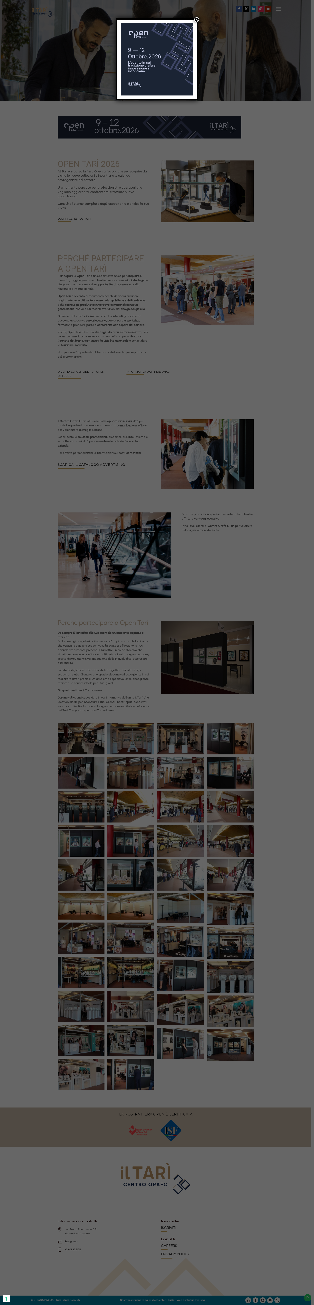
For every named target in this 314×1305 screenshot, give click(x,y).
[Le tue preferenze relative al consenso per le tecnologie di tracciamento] (6, 1298)
